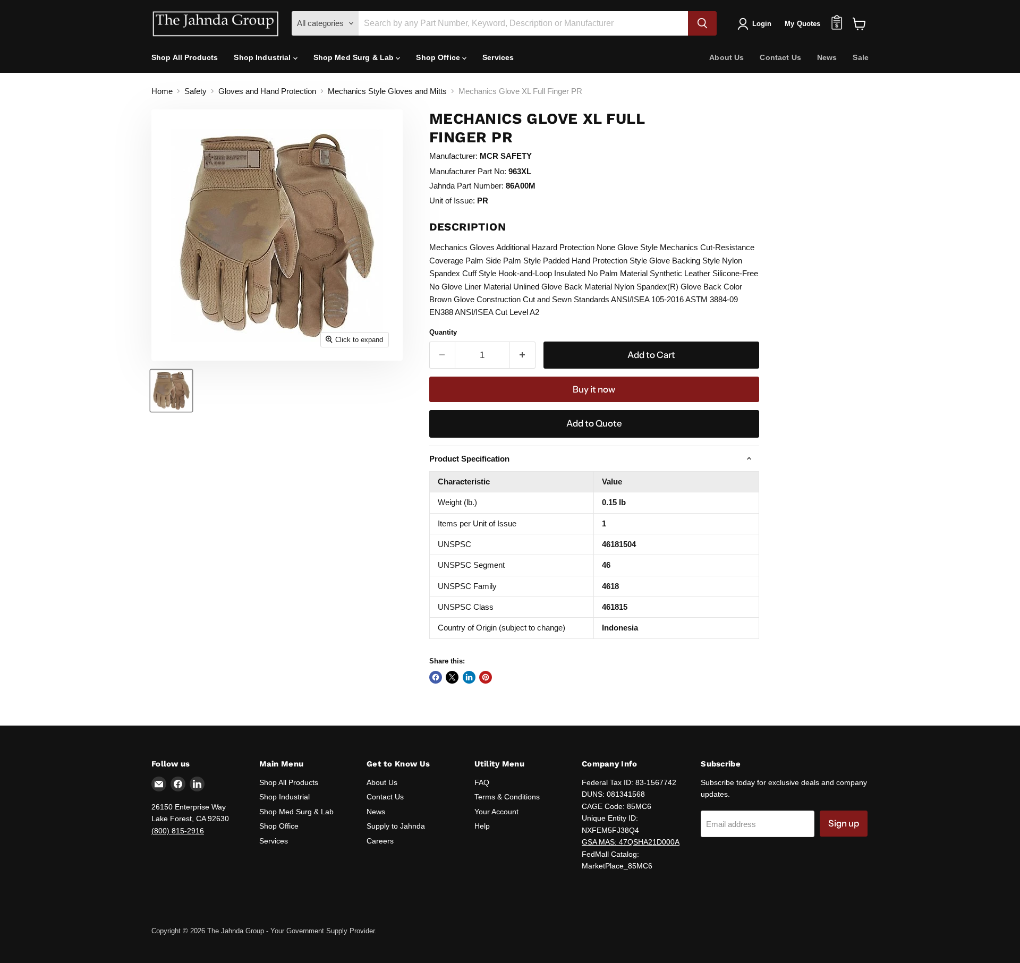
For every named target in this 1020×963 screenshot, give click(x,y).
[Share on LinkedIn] (469, 677)
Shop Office (439, 57)
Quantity (443, 332)
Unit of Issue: (452, 200)
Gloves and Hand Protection (267, 91)
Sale (861, 57)
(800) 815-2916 (177, 830)
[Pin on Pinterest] (485, 677)
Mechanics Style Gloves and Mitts (387, 91)
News (827, 57)
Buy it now (594, 389)
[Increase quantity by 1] (522, 355)
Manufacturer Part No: (467, 171)
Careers (380, 841)
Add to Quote (594, 423)
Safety (195, 91)
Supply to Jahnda (396, 826)
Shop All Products (184, 57)
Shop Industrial (263, 57)
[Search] (702, 23)
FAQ (481, 782)
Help (482, 826)
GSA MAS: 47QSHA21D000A (630, 842)
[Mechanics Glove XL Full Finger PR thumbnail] (171, 391)
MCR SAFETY (506, 155)
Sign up (843, 823)
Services (498, 57)
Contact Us (780, 57)
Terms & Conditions (507, 796)
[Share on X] (452, 677)
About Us (726, 57)
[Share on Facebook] (435, 677)
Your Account (496, 811)
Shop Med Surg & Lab (354, 57)
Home (162, 91)
